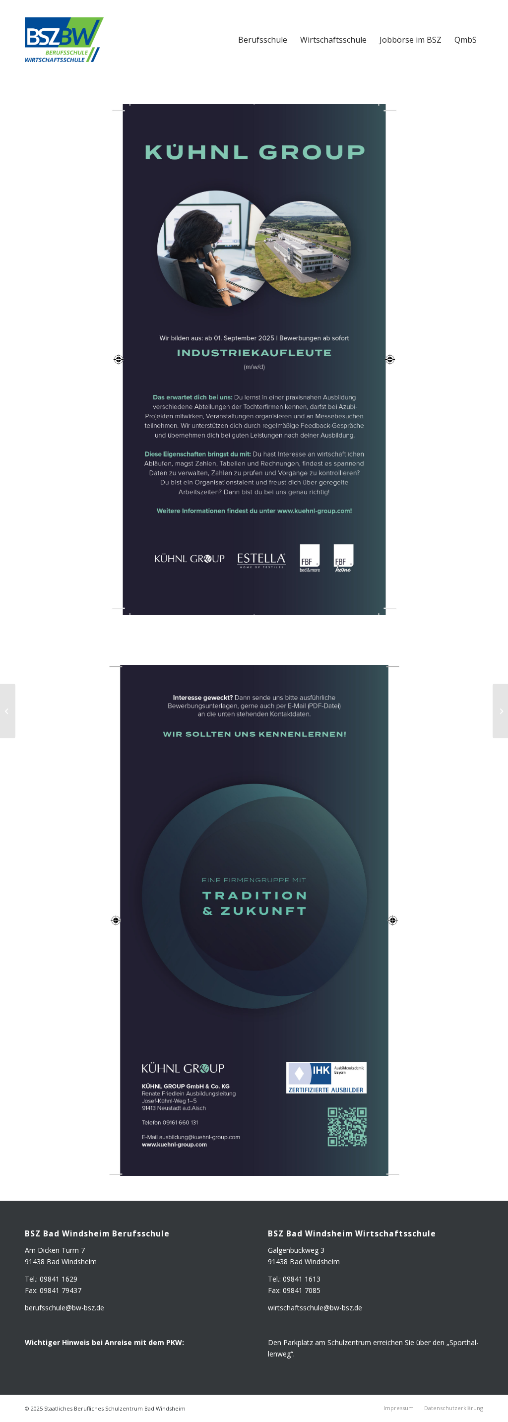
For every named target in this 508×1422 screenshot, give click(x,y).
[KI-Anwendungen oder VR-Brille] (7, 711)
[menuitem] (263, 39)
